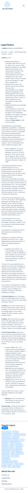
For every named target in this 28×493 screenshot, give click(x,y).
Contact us (5, 475)
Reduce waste (6, 450)
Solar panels (15, 456)
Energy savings (6, 432)
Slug (12, 453)
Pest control (19, 445)
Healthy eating (6, 437)
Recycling (18, 448)
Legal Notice (5, 478)
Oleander (4, 445)
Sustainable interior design (9, 461)
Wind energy (16, 466)
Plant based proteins (7, 448)
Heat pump (15, 437)
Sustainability (5, 458)
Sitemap (4, 481)
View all (5, 428)
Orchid (11, 445)
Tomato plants (18, 464)
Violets (4, 466)
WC (9, 466)
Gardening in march (19, 434)
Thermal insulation (7, 464)
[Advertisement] (14, 26)
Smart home (19, 453)
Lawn (22, 440)
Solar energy (5, 456)
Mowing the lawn (16, 442)
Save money (5, 453)
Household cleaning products (10, 440)
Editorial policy (6, 484)
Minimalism (5, 442)
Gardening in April (7, 434)
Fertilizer (15, 432)
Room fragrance (16, 450)
